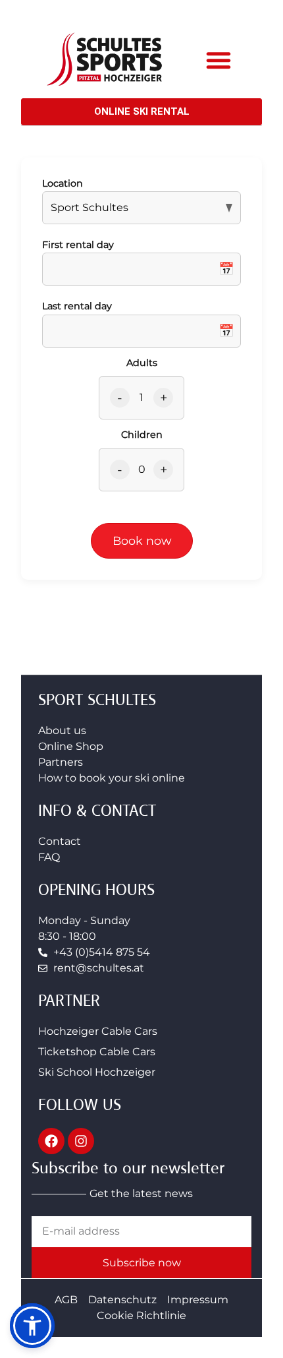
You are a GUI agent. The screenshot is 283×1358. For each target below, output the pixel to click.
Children (142, 434)
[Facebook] (51, 1141)
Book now (142, 540)
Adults (141, 362)
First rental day (78, 244)
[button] (218, 60)
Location (62, 183)
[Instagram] (81, 1141)
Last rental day (77, 306)
